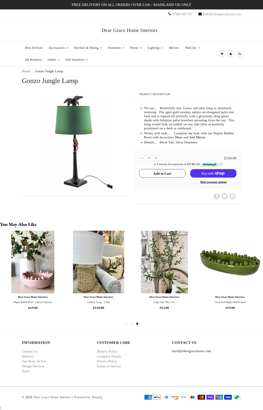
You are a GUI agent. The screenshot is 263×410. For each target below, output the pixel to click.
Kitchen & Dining (86, 48)
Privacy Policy (107, 361)
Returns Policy (107, 351)
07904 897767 (182, 14)
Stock (26, 371)
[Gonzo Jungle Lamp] (75, 142)
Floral (134, 48)
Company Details (109, 356)
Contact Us (29, 351)
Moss (179, 137)
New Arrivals (34, 48)
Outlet (52, 60)
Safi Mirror (197, 137)
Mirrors (174, 48)
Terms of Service (109, 366)
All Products (33, 60)
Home (26, 71)
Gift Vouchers (74, 60)
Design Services (33, 366)
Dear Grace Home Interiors (129, 30)
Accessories (57, 48)
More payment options (213, 182)
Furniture (114, 48)
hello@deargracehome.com (222, 14)
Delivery (28, 356)
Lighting (153, 48)
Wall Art (190, 48)
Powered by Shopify (88, 397)
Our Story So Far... (35, 361)
